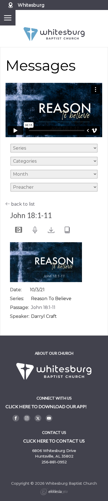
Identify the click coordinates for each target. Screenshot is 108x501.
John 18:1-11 (43, 307)
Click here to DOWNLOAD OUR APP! (46, 406)
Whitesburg (31, 5)
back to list (22, 203)
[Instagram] (27, 418)
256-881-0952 (54, 462)
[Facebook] (15, 418)
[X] (38, 418)
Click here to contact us (54, 440)
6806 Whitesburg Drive (54, 450)
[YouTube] (49, 418)
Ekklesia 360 (54, 492)
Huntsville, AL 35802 (54, 456)
